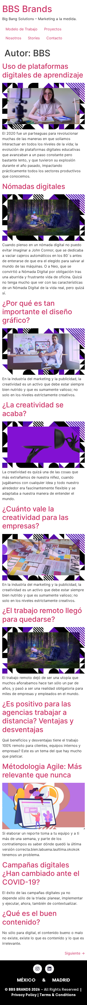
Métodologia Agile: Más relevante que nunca (42, 770)
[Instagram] (37, 968)
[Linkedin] (49, 968)
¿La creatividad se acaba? (33, 409)
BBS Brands (27, 8)
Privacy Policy (24, 995)
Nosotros (13, 38)
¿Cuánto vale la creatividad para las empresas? (35, 517)
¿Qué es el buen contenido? (29, 917)
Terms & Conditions (57, 995)
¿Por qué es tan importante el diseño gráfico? (37, 312)
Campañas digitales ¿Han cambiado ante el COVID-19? (40, 873)
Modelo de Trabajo (21, 29)
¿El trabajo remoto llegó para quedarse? (42, 614)
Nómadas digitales (33, 186)
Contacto (54, 38)
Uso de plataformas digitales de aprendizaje (42, 70)
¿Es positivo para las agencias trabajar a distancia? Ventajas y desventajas (38, 716)
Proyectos (52, 29)
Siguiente (75, 953)
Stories (34, 38)
